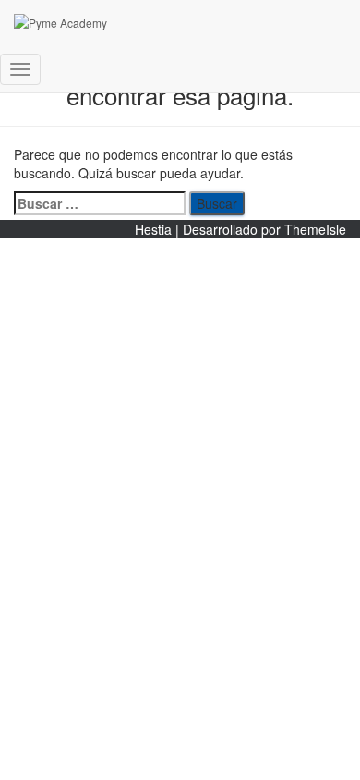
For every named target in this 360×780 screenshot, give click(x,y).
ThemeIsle (315, 229)
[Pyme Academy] (175, 23)
